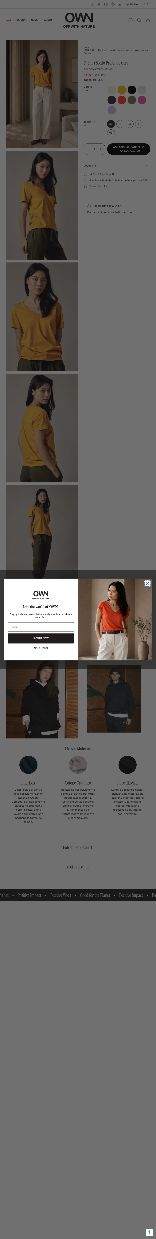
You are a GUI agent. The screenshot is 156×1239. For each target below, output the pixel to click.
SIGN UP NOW (40, 638)
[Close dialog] (147, 583)
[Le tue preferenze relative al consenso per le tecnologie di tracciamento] (149, 1232)
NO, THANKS (41, 648)
